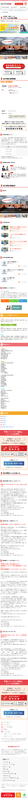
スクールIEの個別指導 (8, 726)
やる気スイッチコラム (8, 736)
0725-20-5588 (9, 21)
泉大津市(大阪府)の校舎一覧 (7, 426)
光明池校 (3, 422)
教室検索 (11, 10)
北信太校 (3, 418)
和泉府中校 (4, 416)
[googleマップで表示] (17, 21)
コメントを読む (23, 266)
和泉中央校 (4, 420)
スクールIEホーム (4, 10)
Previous (1, 44)
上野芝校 (3, 424)
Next (27, 44)
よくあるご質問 (6, 731)
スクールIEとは (6, 724)
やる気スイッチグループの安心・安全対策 (12, 733)
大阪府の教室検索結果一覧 (19, 10)
